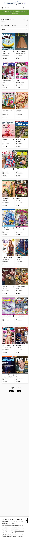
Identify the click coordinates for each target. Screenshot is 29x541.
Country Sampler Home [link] (21, 286)
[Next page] (20, 388)
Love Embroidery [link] (20, 316)
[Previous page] (10, 388)
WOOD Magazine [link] (20, 169)
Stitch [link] (17, 80)
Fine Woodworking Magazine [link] (21, 51)
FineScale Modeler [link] (7, 375)
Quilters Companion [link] (8, 228)
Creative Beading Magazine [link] (8, 316)
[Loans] (23, 8)
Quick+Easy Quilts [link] (7, 110)
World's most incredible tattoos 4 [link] (8, 345)
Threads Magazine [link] (7, 257)
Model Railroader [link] (20, 139)
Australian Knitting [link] (21, 228)
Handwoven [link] (19, 257)
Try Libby (5, 11)
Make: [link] (4, 51)
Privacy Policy (19, 521)
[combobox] (11, 8)
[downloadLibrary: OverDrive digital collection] (14, 3)
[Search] (2, 8)
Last (19, 391)
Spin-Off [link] (5, 286)
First (11, 391)
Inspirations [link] (19, 198)
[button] (24, 20)
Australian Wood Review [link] (21, 345)
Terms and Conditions (7, 521)
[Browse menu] (26, 8)
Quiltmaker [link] (5, 169)
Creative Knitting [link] (7, 80)
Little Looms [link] (6, 198)
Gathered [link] (5, 139)
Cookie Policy (19, 536)
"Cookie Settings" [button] (19, 531)
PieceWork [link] (18, 110)
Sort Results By (5, 25)
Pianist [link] (18, 375)
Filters (3, 29)
